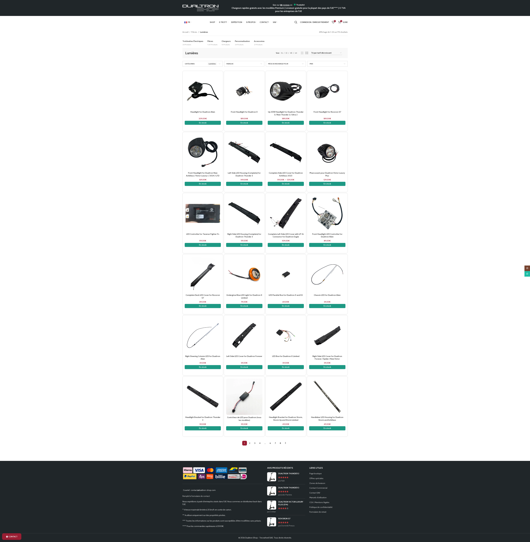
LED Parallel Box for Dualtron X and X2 (286, 295)
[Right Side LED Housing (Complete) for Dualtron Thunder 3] (244, 213)
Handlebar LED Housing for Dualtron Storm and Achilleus (327, 418)
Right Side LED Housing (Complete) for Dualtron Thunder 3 (244, 235)
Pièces (194, 32)
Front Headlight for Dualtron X (244, 112)
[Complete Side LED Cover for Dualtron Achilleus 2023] (286, 152)
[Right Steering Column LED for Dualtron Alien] (203, 335)
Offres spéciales (316, 478)
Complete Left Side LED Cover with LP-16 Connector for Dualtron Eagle (286, 235)
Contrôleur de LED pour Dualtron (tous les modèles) (244, 418)
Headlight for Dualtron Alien (202, 112)
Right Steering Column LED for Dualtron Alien (202, 357)
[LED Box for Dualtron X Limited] (286, 335)
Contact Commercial (318, 488)
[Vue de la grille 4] (306, 53)
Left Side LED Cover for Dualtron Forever (244, 356)
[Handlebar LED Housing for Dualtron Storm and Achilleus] (327, 397)
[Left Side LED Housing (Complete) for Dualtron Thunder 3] (244, 152)
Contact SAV (314, 493)
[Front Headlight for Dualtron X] (244, 91)
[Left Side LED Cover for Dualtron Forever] (244, 335)
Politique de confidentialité (320, 507)
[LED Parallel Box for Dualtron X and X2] (286, 274)
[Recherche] (296, 22)
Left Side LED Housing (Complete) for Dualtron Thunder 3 (244, 174)
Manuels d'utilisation (318, 497)
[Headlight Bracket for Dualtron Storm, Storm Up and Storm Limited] (286, 397)
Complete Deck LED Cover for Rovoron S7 (203, 296)
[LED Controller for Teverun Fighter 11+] (203, 213)
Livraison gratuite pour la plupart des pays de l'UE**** (312, 8)
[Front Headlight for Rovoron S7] (327, 91)
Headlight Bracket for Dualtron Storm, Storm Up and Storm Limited (285, 418)
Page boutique (315, 473)
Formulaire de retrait (317, 512)
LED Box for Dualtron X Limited (285, 356)
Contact (13, 536)
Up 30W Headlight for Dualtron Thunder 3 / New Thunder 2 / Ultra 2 (285, 113)
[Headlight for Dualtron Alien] (203, 91)
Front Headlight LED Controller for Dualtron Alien (327, 235)
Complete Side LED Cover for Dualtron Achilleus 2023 (286, 174)
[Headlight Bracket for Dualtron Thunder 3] (203, 397)
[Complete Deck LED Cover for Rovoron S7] (203, 274)
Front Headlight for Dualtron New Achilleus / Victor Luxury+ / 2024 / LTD (202, 174)
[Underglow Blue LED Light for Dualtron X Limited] (244, 274)
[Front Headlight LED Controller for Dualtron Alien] (327, 213)
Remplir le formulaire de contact (196, 496)
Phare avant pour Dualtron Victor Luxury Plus (327, 174)
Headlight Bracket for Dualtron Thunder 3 (202, 418)
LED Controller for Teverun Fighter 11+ (202, 234)
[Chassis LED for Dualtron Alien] (327, 274)
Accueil (185, 32)
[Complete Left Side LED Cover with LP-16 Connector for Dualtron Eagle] (286, 213)
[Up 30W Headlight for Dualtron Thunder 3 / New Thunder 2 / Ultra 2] (286, 91)
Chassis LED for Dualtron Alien (327, 295)
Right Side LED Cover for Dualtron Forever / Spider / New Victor (327, 357)
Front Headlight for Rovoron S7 (327, 112)
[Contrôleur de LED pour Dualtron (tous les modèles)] (244, 397)
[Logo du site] (200, 8)
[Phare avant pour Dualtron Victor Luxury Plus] (327, 152)
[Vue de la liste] (302, 53)
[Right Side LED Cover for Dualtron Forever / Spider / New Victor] (327, 335)
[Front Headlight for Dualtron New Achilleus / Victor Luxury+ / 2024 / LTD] (203, 152)
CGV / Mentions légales (319, 502)
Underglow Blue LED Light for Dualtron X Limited (244, 296)
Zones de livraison (317, 483)
